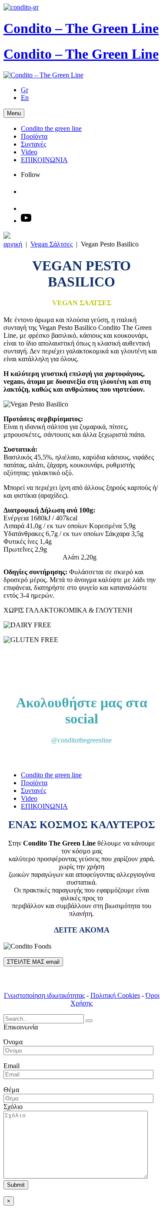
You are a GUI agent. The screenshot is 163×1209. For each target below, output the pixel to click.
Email (11, 1065)
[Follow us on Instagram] (28, 191)
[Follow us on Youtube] (26, 220)
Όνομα (13, 1042)
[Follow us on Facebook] (28, 208)
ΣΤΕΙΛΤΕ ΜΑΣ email (33, 962)
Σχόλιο (13, 1106)
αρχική (12, 244)
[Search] (89, 1020)
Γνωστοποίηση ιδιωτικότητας (44, 995)
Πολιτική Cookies (115, 995)
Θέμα (11, 1089)
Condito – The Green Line (81, 28)
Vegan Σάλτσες (51, 244)
